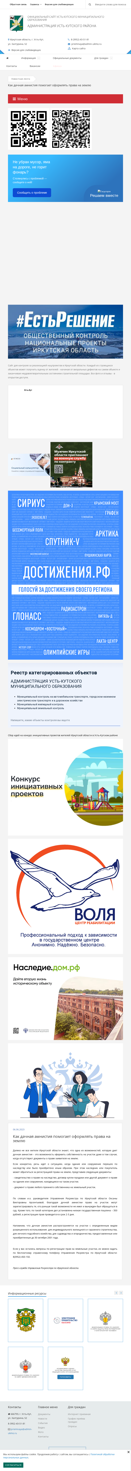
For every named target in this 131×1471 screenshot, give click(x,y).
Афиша (57, 66)
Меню (22, 98)
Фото (40, 1432)
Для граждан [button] (101, 58)
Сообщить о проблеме (32, 192)
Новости (42, 1418)
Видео (41, 1427)
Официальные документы (67, 58)
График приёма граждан (76, 1420)
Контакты (11, 66)
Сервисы (34, 4)
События (43, 1423)
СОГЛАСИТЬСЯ (13, 1465)
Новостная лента (20, 78)
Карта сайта (78, 48)
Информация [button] (28, 58)
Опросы (72, 1426)
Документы (44, 1414)
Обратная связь (18, 4)
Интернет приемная (79, 1414)
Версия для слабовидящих (59, 4)
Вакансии (35, 66)
